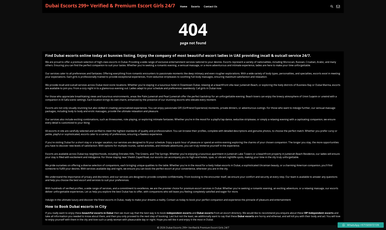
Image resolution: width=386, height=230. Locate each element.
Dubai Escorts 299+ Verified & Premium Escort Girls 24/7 (110, 5)
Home (183, 6)
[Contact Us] (338, 6)
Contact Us (210, 6)
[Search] (332, 6)
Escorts (195, 6)
